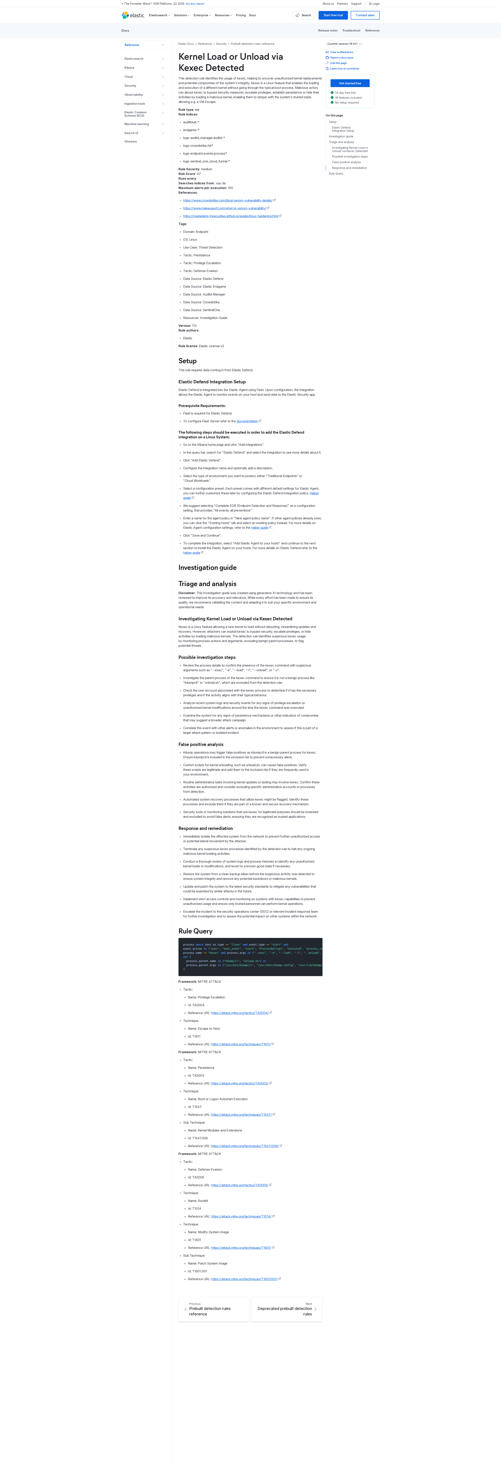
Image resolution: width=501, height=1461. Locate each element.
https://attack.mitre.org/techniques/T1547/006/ (245, 1146)
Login (376, 3)
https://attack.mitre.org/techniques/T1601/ (241, 1248)
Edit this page (338, 63)
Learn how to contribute (344, 68)
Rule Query (195, 930)
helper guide (259, 528)
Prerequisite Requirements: (202, 405)
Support (356, 3)
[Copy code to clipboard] (316, 944)
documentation (247, 421)
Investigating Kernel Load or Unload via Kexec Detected (235, 618)
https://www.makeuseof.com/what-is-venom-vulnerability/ (224, 208)
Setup (187, 360)
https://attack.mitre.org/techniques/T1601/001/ (244, 1279)
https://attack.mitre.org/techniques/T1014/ (241, 1216)
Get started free (350, 83)
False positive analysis (200, 744)
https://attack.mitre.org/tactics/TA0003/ (240, 1083)
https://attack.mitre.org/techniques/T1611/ (241, 1044)
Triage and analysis (207, 583)
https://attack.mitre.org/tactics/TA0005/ (239, 1185)
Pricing (241, 15)
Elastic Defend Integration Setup (212, 381)
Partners (342, 3)
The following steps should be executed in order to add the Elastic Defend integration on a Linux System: (241, 434)
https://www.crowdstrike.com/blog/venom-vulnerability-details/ (228, 200)
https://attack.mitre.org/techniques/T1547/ (241, 1115)
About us (328, 3)
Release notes (328, 30)
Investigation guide (207, 567)
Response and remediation (205, 828)
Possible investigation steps (207, 657)
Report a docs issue (341, 57)
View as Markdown (341, 52)
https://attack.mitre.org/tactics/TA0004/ (240, 1013)
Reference (372, 30)
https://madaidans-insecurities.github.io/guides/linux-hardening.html (230, 216)
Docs (252, 15)
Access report (195, 3)
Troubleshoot (351, 30)
